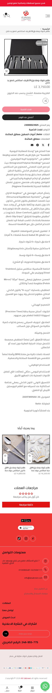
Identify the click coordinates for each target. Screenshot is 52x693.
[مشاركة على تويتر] (43, 145)
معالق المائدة (12, 134)
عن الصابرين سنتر (41, 588)
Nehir (39, 134)
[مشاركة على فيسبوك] (48, 145)
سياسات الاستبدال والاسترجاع (36, 593)
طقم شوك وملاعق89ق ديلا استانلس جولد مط (40, 469)
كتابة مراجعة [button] (26, 504)
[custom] (33, 538)
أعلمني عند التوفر (26, 117)
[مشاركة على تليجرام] (37, 145)
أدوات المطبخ (28, 134)
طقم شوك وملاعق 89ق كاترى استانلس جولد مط (15, 469)
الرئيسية (46, 29)
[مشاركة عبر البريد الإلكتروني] (32, 145)
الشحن (29, 93)
